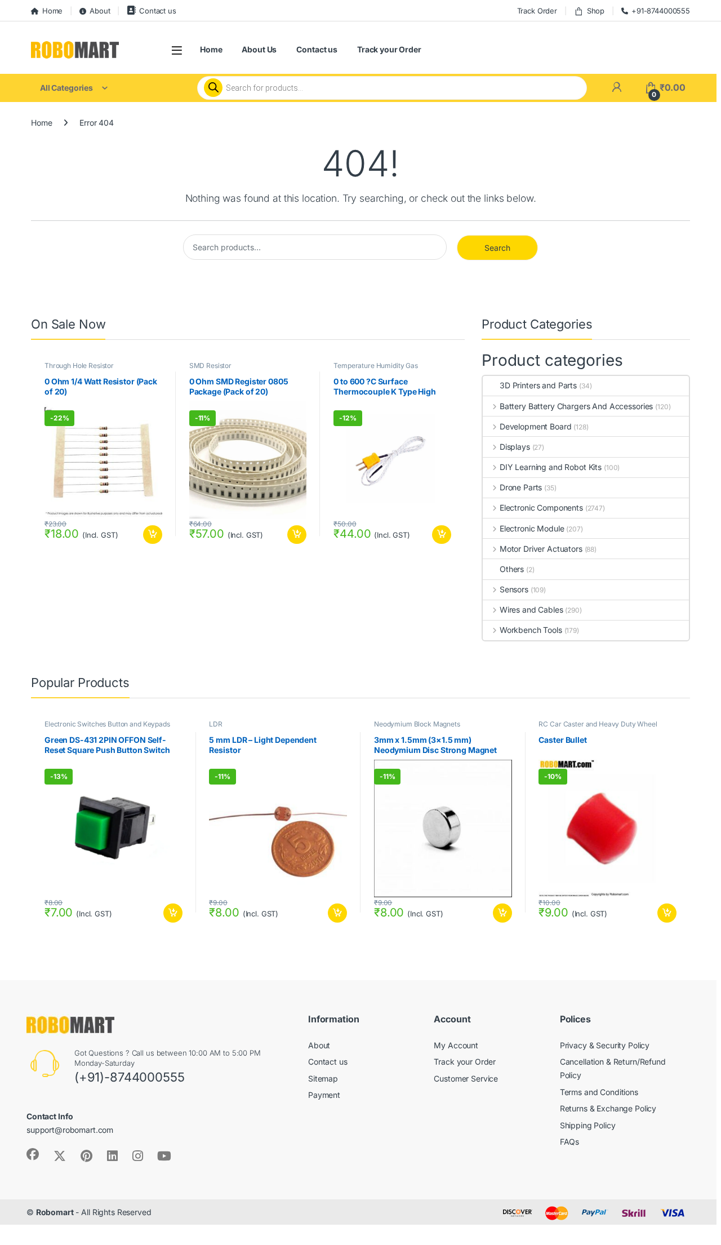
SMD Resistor (210, 365)
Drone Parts (521, 487)
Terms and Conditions (599, 1092)
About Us (259, 49)
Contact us (157, 10)
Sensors (514, 589)
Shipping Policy (588, 1125)
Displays (515, 446)
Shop (595, 10)
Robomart (55, 1212)
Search (497, 247)
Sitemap (323, 1078)
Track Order (537, 10)
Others (512, 569)
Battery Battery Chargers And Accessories (576, 406)
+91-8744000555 (660, 10)
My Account (456, 1045)
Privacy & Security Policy (605, 1045)
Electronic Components (541, 507)
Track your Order (389, 49)
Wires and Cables (531, 609)
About (100, 10)
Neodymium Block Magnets (417, 724)
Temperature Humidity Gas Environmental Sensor (375, 369)
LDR (215, 724)
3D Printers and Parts (538, 385)
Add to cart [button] (152, 534)
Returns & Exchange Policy (608, 1108)
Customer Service (466, 1078)
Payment (324, 1095)
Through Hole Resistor (79, 365)
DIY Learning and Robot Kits (551, 467)
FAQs (569, 1141)
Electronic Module (532, 528)
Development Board (535, 426)
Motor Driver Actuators (541, 548)
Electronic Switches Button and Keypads (107, 724)
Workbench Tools (531, 630)
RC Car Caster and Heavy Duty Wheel (597, 724)
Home (52, 10)
